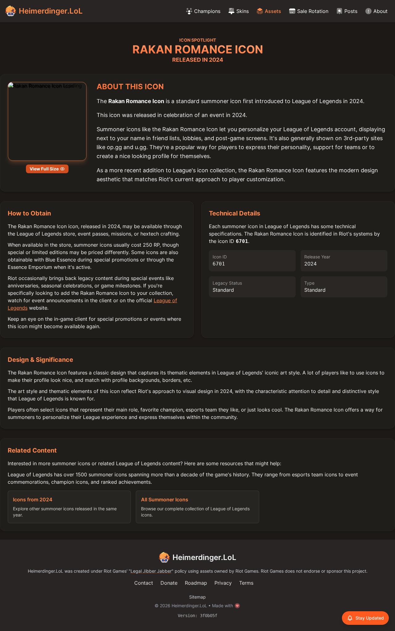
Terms (246, 583)
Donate (168, 583)
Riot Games (115, 571)
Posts (350, 11)
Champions (207, 11)
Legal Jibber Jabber (151, 571)
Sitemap (197, 597)
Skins (242, 11)
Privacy (223, 583)
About (380, 11)
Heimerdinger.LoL (204, 557)
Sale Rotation (312, 11)
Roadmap (196, 583)
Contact (143, 583)
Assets (273, 11)
